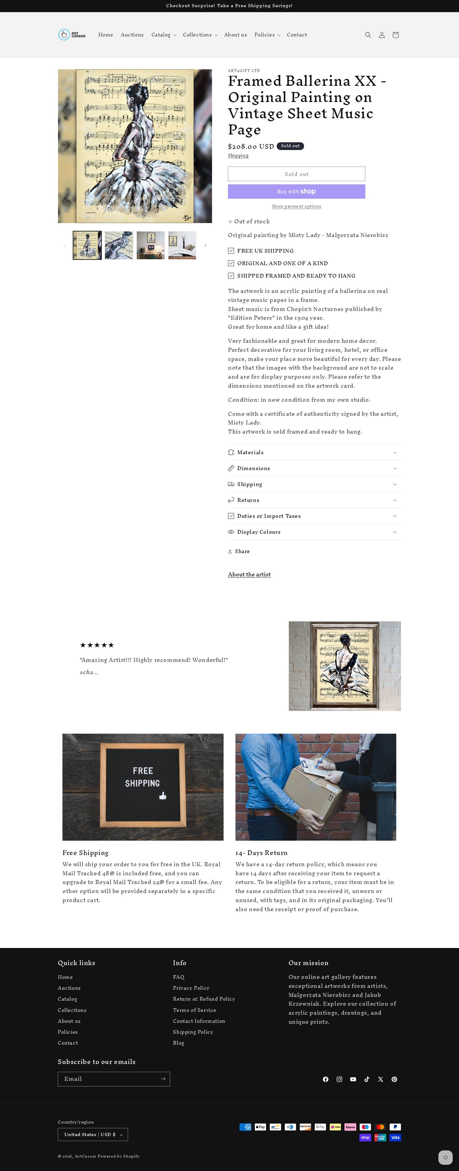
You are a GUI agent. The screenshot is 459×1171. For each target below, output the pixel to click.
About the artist (249, 574)
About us (69, 1021)
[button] (163, 34)
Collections (72, 1010)
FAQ (178, 978)
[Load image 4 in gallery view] (182, 245)
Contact (68, 1043)
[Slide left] (65, 245)
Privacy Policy (191, 988)
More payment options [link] (297, 206)
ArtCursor (85, 1156)
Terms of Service (194, 1010)
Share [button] (242, 551)
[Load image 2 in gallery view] (119, 245)
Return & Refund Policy (204, 999)
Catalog (67, 999)
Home (65, 978)
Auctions (69, 988)
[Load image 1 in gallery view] (87, 245)
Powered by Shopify (119, 1156)
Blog (178, 1043)
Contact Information (199, 1021)
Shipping (238, 155)
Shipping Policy (193, 1032)
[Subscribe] (163, 1078)
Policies (68, 1032)
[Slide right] (205, 245)
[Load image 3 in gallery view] (150, 245)
